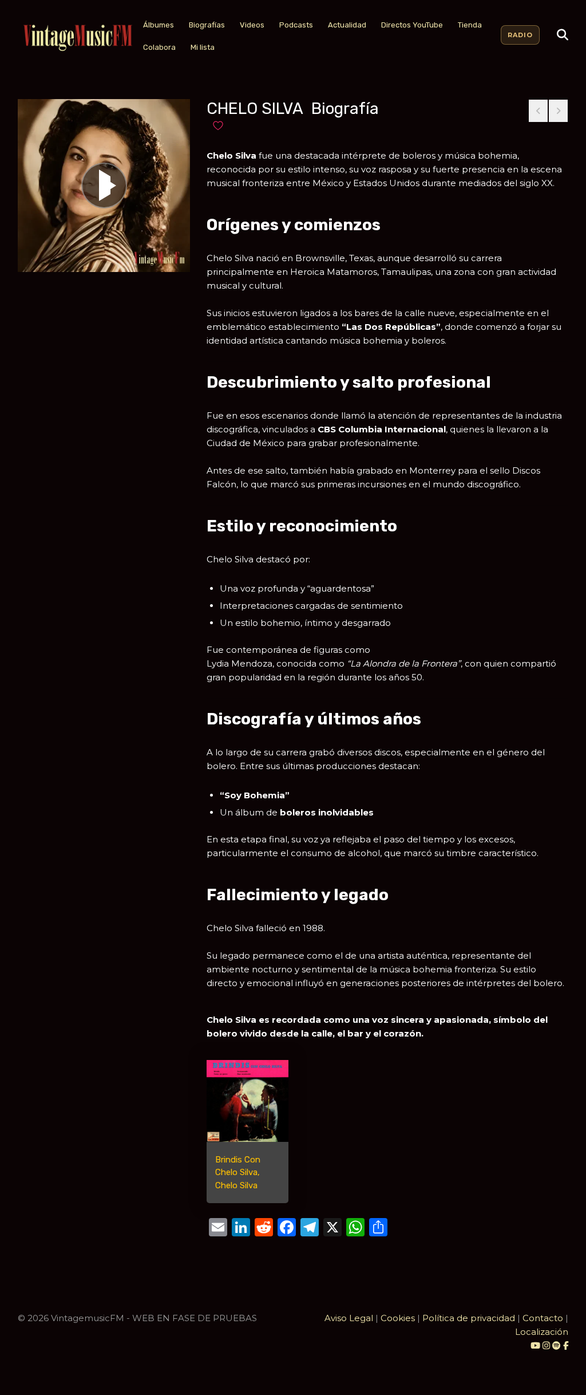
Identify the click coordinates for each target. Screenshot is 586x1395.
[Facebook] (565, 1345)
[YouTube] (535, 1345)
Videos (252, 25)
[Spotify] (556, 1345)
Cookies (398, 1318)
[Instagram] (547, 1345)
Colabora (159, 47)
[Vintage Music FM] (77, 38)
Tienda (470, 25)
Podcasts (296, 25)
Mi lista (203, 47)
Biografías (207, 25)
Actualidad (347, 25)
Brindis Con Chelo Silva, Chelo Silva (237, 1172)
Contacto (542, 1318)
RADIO (520, 35)
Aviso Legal (348, 1318)
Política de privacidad (468, 1318)
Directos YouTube (412, 25)
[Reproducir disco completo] (104, 185)
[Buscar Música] (562, 35)
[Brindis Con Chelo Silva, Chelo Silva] (247, 1101)
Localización (541, 1331)
